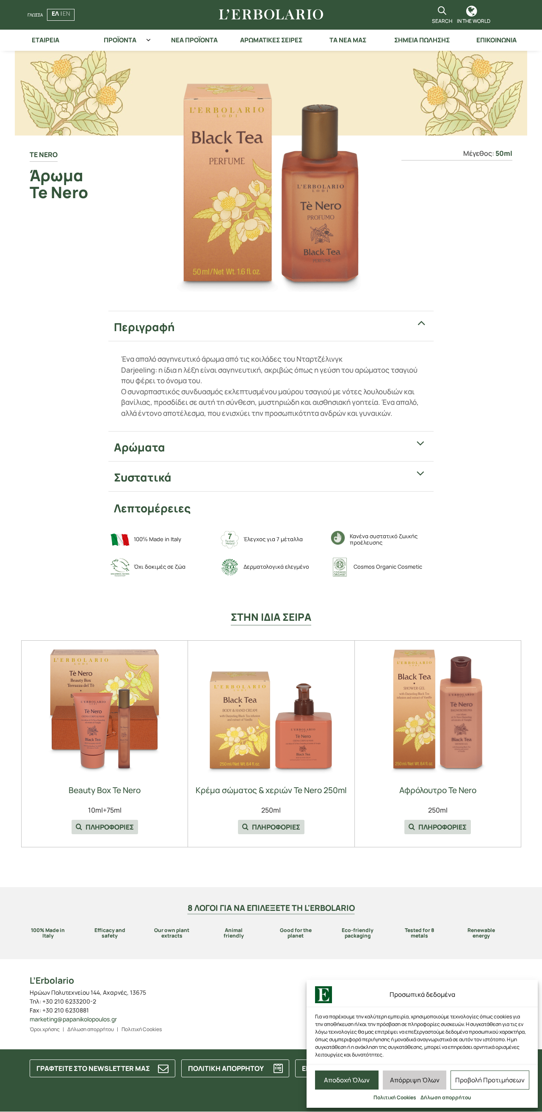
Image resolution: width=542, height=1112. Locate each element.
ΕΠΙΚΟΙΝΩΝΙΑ (496, 40)
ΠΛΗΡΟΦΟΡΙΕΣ (109, 827)
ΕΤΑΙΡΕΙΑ (45, 40)
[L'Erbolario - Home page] (271, 15)
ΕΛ (55, 13)
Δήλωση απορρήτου (445, 1097)
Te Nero (44, 154)
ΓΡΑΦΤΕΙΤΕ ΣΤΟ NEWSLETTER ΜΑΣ (93, 1068)
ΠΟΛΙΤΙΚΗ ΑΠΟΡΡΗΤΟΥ (226, 1068)
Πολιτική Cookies (394, 1097)
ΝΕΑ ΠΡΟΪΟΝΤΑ (194, 40)
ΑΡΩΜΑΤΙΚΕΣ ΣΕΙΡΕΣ (271, 40)
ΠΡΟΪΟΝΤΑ (120, 40)
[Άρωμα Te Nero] (271, 174)
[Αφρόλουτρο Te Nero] (437, 710)
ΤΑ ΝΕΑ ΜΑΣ (347, 40)
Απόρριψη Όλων (415, 1080)
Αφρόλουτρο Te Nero (437, 790)
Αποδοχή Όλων (347, 1080)
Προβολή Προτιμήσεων (490, 1080)
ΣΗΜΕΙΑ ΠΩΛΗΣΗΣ (422, 40)
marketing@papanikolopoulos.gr (73, 1019)
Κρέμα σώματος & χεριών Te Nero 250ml (271, 790)
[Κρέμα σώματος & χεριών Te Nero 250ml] (271, 710)
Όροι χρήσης (45, 1029)
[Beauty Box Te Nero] (104, 710)
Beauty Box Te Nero (105, 790)
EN (66, 13)
